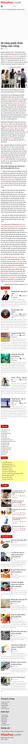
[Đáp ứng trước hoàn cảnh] (5, 542)
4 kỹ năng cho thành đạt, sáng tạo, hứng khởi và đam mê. (18, 647)
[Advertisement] (14, 26)
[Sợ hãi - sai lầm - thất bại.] (5, 380)
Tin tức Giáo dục (5, 708)
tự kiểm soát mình (12, 257)
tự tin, (5, 60)
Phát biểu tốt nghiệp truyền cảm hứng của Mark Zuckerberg (17, 584)
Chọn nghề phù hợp (7, 462)
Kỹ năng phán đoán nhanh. (18, 526)
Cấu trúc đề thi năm (7, 477)
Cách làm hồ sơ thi (7, 468)
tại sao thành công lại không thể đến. (16, 128)
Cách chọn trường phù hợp (9, 471)
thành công (11, 138)
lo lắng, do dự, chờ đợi (18, 103)
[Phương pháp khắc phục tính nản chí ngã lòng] (6, 520)
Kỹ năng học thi (4, 446)
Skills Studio (4, 720)
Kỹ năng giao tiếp (5, 443)
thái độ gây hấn (9, 99)
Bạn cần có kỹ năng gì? (18, 677)
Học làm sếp (4, 436)
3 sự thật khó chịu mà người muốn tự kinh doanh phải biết (17, 555)
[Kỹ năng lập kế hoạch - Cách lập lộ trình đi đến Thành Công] (6, 493)
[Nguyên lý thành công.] (5, 335)
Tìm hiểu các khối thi (7, 470)
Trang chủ (3, 9)
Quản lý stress (4, 452)
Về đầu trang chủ (5, 702)
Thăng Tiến (4, 721)
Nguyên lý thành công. (18, 333)
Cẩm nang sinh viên (5, 430)
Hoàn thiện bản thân (6, 433)
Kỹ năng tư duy (4, 451)
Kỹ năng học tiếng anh (6, 448)
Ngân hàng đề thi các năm (9, 466)
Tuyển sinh (4, 707)
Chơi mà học (4, 431)
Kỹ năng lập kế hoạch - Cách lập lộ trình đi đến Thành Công (19, 492)
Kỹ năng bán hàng (5, 438)
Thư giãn (3, 723)
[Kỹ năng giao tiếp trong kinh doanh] (6, 511)
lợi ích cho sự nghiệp (16, 267)
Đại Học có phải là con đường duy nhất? (12, 473)
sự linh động (18, 261)
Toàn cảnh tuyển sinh (7, 479)
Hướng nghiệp (4, 705)
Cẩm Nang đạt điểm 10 (8, 464)
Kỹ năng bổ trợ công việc (7, 439)
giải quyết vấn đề (10, 281)
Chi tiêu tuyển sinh (7, 475)
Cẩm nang (3, 718)
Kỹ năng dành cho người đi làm (8, 441)
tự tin (19, 257)
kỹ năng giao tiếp (13, 277)
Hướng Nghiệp (4, 716)
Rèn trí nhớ (3, 454)
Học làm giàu (4, 435)
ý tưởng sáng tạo (9, 179)
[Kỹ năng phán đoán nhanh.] (6, 528)
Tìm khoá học (4, 715)
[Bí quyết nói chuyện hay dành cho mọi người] (6, 503)
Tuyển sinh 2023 (5, 725)
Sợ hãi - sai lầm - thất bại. (19, 377)
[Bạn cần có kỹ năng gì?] (5, 680)
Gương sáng (4, 703)
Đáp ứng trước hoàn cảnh (19, 540)
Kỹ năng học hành (5, 444)
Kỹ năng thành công (6, 449)
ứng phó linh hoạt (13, 56)
